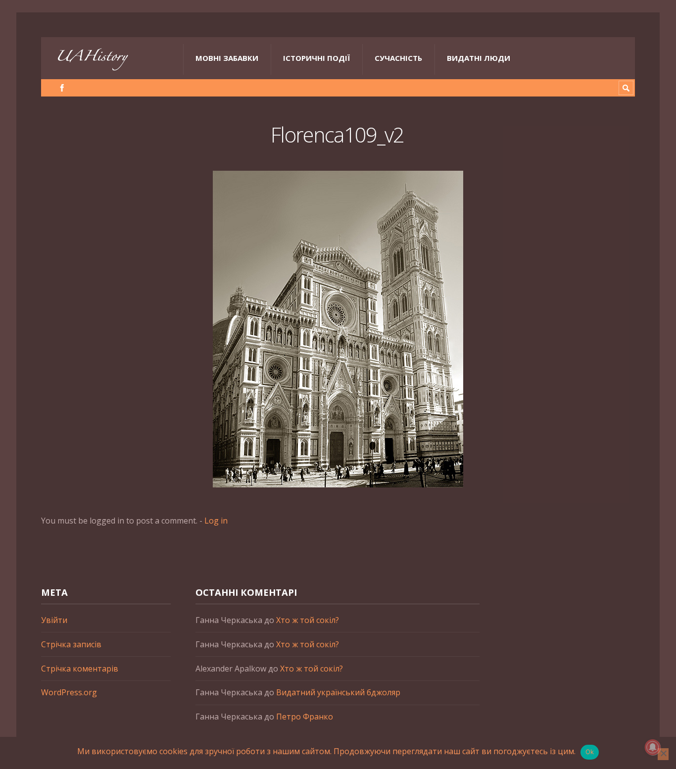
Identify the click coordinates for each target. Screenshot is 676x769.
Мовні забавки (226, 58)
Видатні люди (478, 58)
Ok (589, 752)
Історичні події (316, 58)
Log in (216, 520)
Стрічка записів (71, 644)
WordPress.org (69, 692)
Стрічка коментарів (79, 668)
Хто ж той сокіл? (307, 620)
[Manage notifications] (653, 747)
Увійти (54, 620)
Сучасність (398, 58)
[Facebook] (62, 87)
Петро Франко (304, 716)
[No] (663, 754)
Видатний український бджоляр (338, 692)
